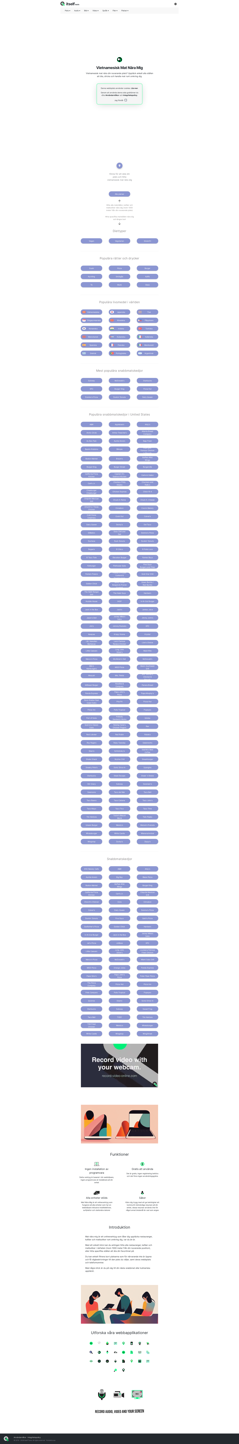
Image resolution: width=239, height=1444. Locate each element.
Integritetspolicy (130, 95)
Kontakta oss (50, 1440)
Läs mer (134, 88)
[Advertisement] (119, 33)
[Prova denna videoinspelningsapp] (119, 1065)
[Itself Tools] (119, 1401)
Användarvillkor (112, 95)
